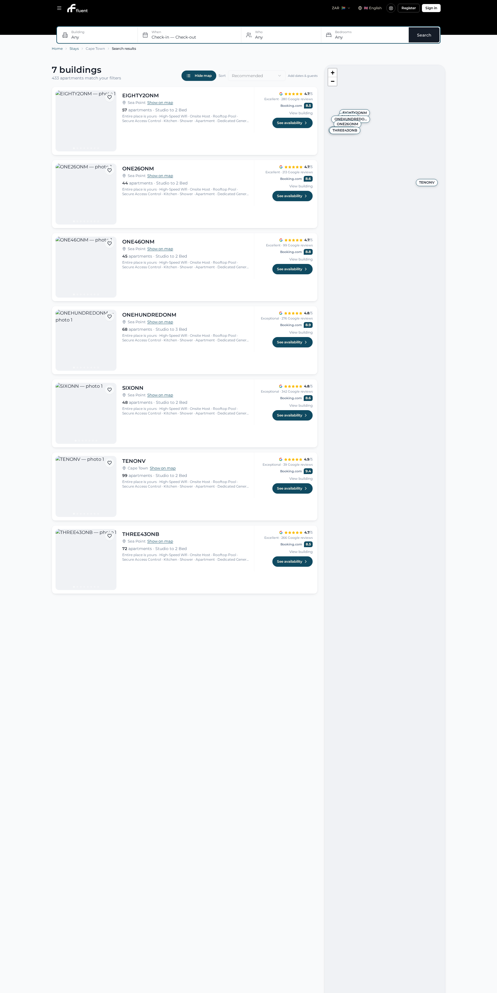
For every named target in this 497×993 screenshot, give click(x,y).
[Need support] (390, 8)
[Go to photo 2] (77, 148)
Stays (74, 48)
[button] (332, 73)
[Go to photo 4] (84, 148)
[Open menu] (59, 8)
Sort (222, 75)
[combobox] (257, 76)
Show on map (160, 102)
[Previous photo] (62, 120)
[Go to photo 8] (98, 148)
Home (57, 48)
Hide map (203, 75)
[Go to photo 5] (88, 148)
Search (424, 34)
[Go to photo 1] (74, 148)
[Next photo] (109, 120)
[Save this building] (109, 97)
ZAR (338, 8)
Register (409, 8)
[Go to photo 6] (91, 148)
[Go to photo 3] (81, 148)
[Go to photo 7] (94, 148)
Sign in (431, 8)
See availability (289, 123)
